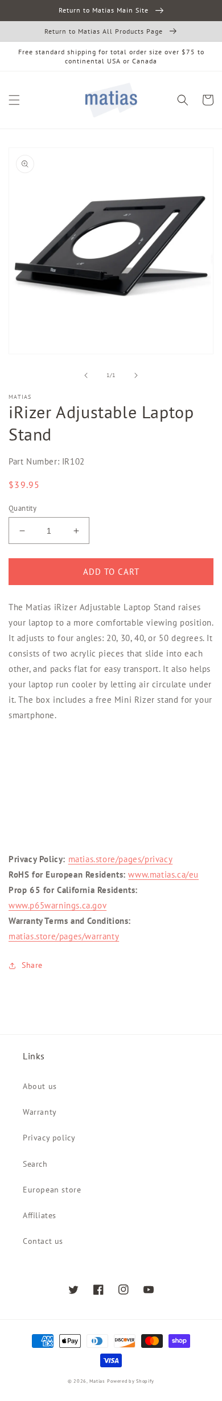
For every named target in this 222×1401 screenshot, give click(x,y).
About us (40, 1086)
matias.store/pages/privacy (120, 859)
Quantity (22, 508)
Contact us (43, 1241)
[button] (14, 100)
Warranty (40, 1112)
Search (35, 1164)
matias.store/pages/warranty (64, 936)
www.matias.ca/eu (163, 874)
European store (52, 1189)
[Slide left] (85, 375)
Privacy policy (49, 1137)
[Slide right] (136, 375)
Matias (97, 1381)
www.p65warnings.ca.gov (57, 905)
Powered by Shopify (130, 1381)
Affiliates (39, 1215)
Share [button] (32, 965)
